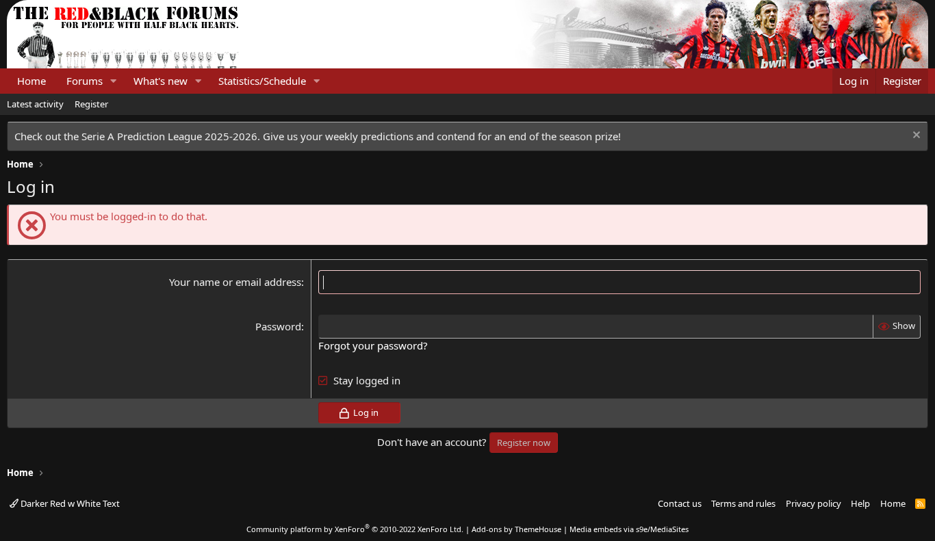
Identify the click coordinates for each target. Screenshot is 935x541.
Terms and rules (743, 503)
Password (278, 326)
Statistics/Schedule (262, 81)
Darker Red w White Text (69, 503)
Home (31, 81)
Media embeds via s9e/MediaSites (629, 529)
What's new (160, 81)
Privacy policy (813, 503)
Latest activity (35, 104)
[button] (113, 81)
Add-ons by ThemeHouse (516, 529)
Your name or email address (235, 282)
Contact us (680, 503)
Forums (84, 81)
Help (860, 503)
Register (91, 104)
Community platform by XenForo (354, 529)
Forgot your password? (373, 345)
